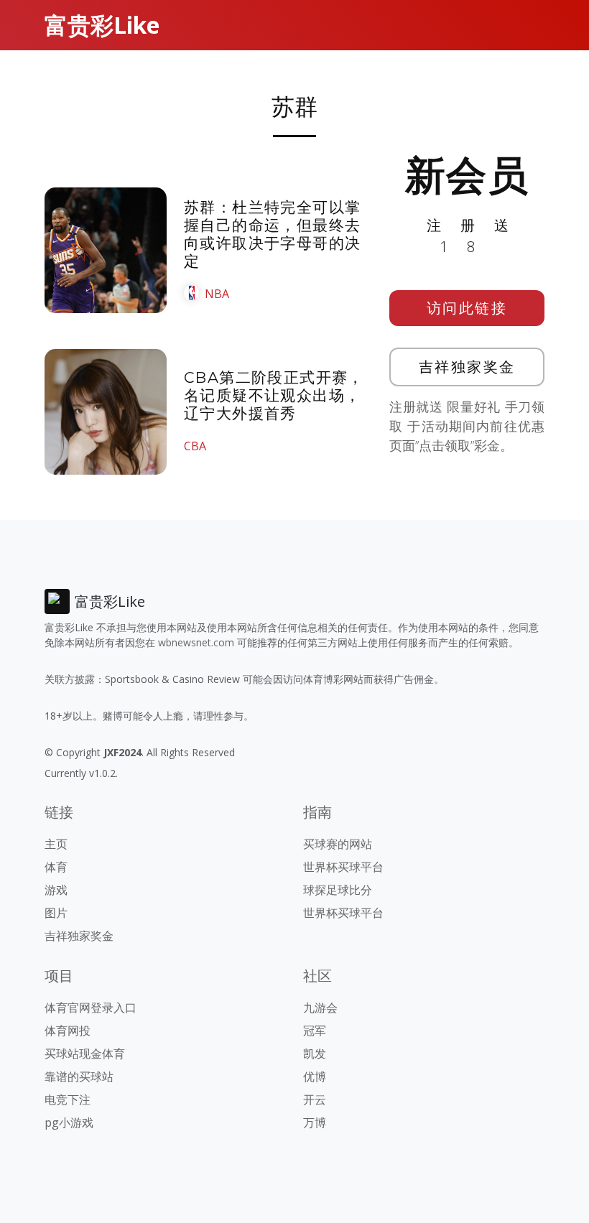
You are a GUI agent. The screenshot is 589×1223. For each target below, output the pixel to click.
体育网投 (68, 1030)
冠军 (314, 1030)
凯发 (314, 1053)
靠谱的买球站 (79, 1076)
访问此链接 (467, 307)
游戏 (56, 890)
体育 (56, 867)
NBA (217, 294)
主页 (56, 844)
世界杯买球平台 (343, 867)
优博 (314, 1076)
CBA (195, 446)
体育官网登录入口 (90, 1007)
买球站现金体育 (85, 1053)
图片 (56, 913)
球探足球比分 (337, 890)
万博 (314, 1122)
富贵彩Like (102, 24)
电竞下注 (68, 1099)
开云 (314, 1099)
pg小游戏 (69, 1122)
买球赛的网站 (337, 844)
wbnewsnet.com (196, 642)
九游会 (320, 1007)
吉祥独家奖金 (467, 366)
